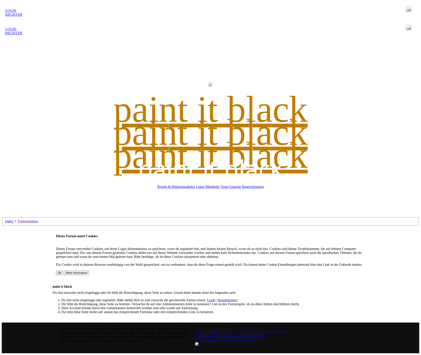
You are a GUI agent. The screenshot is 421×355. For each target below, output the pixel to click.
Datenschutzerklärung (238, 340)
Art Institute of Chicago (211, 336)
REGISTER (13, 14)
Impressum (215, 340)
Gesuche (235, 187)
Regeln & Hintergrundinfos (176, 187)
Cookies (201, 340)
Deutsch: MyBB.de (208, 332)
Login (211, 300)
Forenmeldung (28, 221)
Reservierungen (253, 187)
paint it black (210, 168)
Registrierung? (228, 300)
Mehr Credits (256, 336)
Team (224, 187)
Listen (200, 187)
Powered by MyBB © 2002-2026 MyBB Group (256, 332)
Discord (410, 14)
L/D (409, 10)
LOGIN (10, 10)
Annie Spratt (237, 336)
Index (9, 221)
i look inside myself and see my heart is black (210, 11)
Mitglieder (212, 187)
